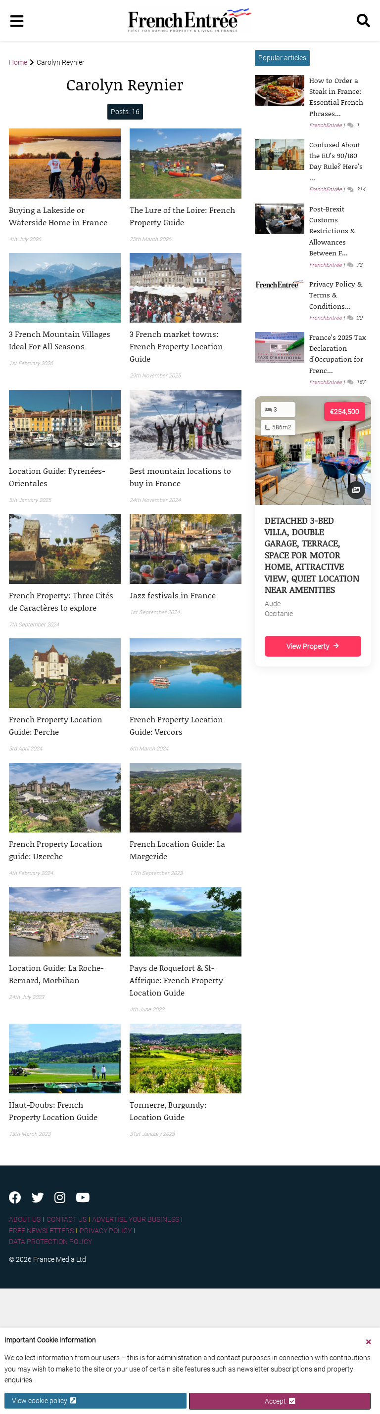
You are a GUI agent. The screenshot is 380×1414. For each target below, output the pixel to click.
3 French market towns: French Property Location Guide (176, 346)
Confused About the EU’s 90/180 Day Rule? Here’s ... (336, 161)
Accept (277, 1401)
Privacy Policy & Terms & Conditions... (335, 295)
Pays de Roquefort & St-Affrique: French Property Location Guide (176, 980)
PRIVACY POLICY (106, 1231)
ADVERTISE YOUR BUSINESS (135, 1219)
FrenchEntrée (325, 125)
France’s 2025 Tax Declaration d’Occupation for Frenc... (337, 353)
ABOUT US (25, 1219)
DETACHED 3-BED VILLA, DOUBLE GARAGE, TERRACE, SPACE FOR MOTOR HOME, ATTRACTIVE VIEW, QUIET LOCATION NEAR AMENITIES (312, 555)
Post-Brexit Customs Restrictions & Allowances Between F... (332, 231)
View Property (308, 646)
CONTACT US (67, 1219)
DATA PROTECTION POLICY (50, 1242)
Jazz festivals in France (173, 595)
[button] (65, 216)
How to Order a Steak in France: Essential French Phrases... (336, 97)
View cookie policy (41, 1401)
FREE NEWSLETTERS (41, 1231)
